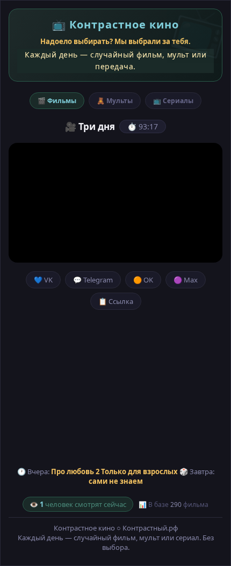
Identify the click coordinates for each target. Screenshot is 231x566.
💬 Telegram (93, 280)
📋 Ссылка (115, 301)
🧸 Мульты (115, 100)
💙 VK (43, 280)
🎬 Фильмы (57, 100)
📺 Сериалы (173, 100)
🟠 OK (143, 280)
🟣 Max (186, 280)
